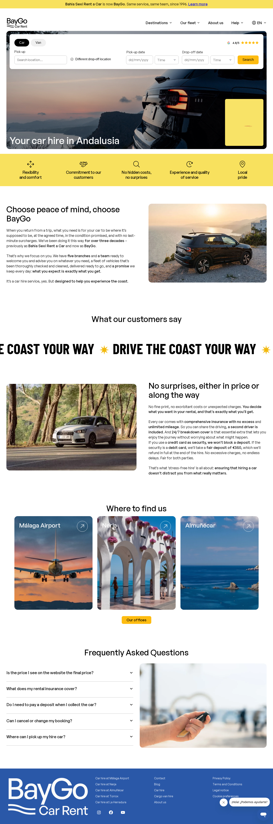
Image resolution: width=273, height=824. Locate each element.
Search (248, 60)
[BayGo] (17, 23)
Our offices (136, 620)
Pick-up (19, 52)
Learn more (198, 4)
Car (21, 42)
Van (38, 42)
